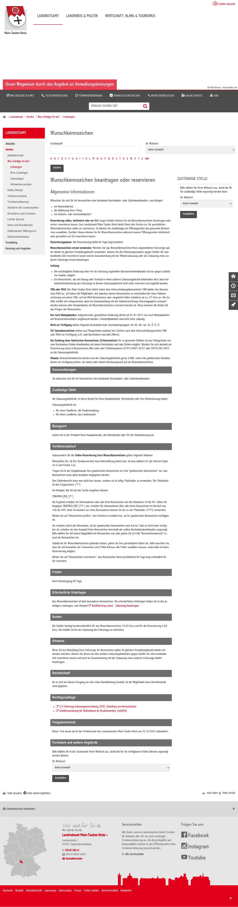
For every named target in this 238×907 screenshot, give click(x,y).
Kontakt (19, 890)
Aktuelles (10, 144)
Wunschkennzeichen (162, 95)
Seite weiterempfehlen (38, 793)
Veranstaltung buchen (126, 95)
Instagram (198, 847)
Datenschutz (65, 890)
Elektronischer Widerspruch (21, 231)
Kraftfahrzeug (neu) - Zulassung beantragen (115, 606)
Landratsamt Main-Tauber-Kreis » (85, 835)
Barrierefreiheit (110, 890)
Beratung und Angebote (18, 248)
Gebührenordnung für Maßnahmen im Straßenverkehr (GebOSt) (93, 711)
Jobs (216, 95)
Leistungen (69, 117)
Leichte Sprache (226, 4)
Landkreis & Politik (82, 16)
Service (30, 117)
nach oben (212, 793)
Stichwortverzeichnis (20, 184)
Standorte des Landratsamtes (22, 207)
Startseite (8, 890)
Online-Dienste (193, 95)
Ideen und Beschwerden (20, 225)
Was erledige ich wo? (21, 95)
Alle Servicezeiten (134, 854)
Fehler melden (91, 890)
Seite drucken (14, 793)
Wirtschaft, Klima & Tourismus (130, 16)
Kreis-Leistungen (19, 173)
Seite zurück (228, 793)
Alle (147, 158)
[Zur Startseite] (17, 21)
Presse (77, 890)
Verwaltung (11, 242)
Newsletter (126, 890)
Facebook (198, 836)
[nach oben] (230, 898)
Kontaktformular (74, 858)
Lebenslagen (17, 179)
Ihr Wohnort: (152, 143)
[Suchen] (145, 106)
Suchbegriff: (56, 143)
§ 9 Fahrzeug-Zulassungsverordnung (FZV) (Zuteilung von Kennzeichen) (98, 706)
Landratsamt (48, 16)
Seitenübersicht (34, 890)
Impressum (50, 890)
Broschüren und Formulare (21, 213)
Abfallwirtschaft (15, 155)
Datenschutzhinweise (18, 237)
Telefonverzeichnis (56, 95)
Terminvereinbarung (90, 95)
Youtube (197, 858)
